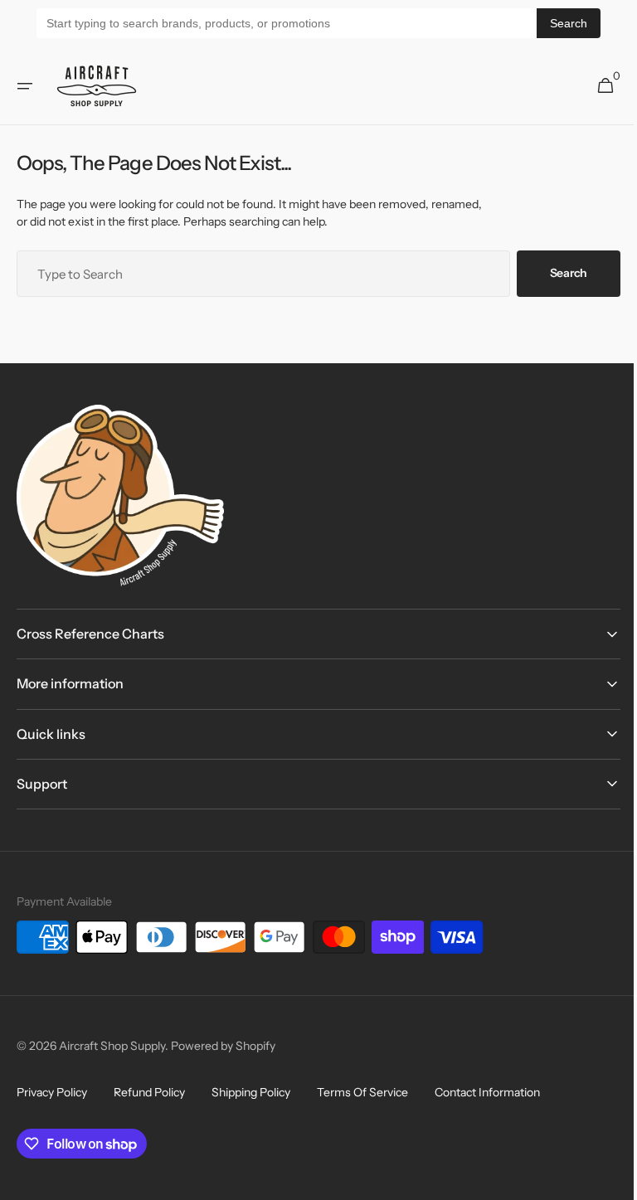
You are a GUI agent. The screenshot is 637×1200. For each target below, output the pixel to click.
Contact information (487, 1092)
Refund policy (149, 1092)
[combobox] (257, 273)
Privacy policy (52, 1092)
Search (568, 23)
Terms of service (362, 1092)
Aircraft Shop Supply (112, 1045)
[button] (25, 86)
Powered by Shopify (223, 1045)
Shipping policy (251, 1092)
